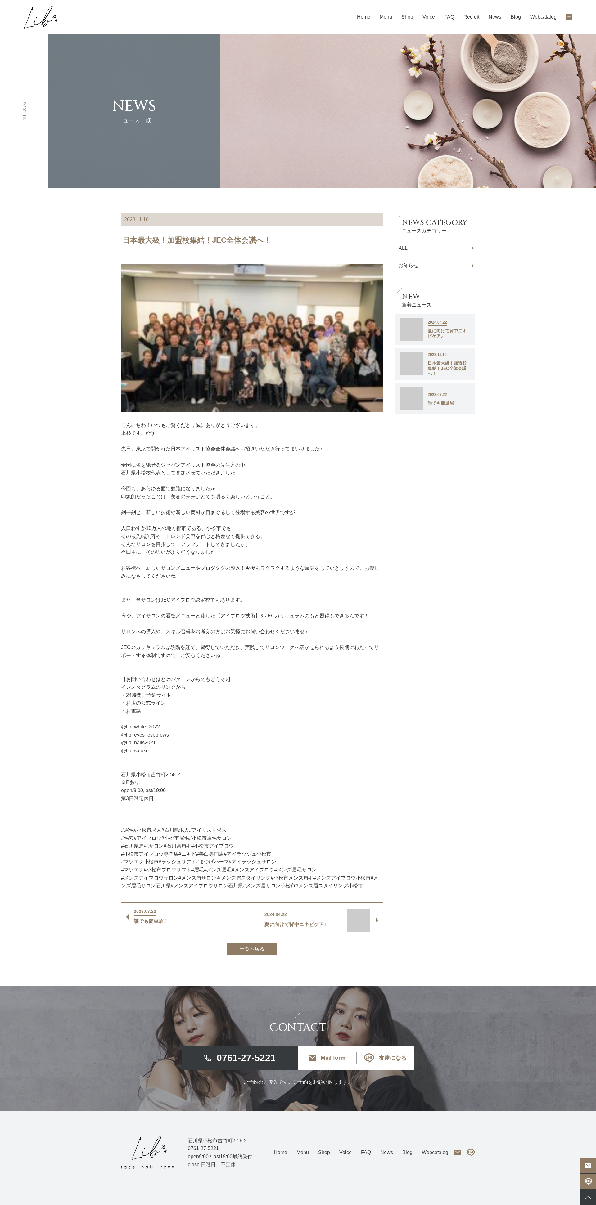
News (495, 17)
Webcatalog (543, 17)
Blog (516, 17)
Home (363, 17)
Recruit (471, 17)
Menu (302, 1152)
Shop (407, 17)
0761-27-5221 (246, 1058)
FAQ (449, 17)
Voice (428, 17)
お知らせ (408, 265)
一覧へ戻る (252, 949)
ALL (403, 248)
